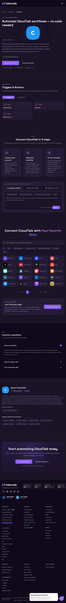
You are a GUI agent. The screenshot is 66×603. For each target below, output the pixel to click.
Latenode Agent (8, 509)
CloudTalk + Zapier (21, 424)
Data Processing (18, 600)
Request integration (52, 307)
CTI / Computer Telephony (10, 57)
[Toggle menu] (62, 3)
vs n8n (4, 588)
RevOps (4, 557)
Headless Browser (29, 520)
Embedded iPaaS (7, 523)
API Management (7, 520)
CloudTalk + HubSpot (22, 420)
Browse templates (28, 63)
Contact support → (22, 338)
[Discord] (14, 491)
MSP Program (6, 572)
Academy (48, 520)
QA (3, 559)
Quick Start (49, 509)
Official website (18, 391)
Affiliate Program (7, 570)
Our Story (48, 530)
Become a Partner (7, 567)
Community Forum (51, 522)
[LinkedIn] (7, 491)
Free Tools (48, 517)
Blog (47, 515)
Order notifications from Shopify (42, 194)
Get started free (25, 462)
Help (28, 391)
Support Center (28, 575)
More (4, 252)
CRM (9, 248)
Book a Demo (27, 572)
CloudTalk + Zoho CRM (34, 424)
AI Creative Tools (30, 248)
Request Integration (29, 577)
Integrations (10, 12)
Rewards (48, 535)
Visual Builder (28, 509)
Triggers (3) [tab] (9, 97)
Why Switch (5, 580)
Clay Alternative (6, 590)
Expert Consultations (30, 580)
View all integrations (42, 462)
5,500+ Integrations (29, 522)
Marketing (5, 531)
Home (3, 12)
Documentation (50, 512)
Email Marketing (18, 248)
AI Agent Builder (7, 512)
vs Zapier (4, 583)
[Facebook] (17, 491)
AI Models (56, 248)
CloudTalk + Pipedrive (46, 420)
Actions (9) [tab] (21, 97)
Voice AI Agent (50, 567)
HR (3, 541)
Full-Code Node (28, 517)
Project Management (44, 248)
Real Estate (5, 536)
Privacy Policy (28, 597)
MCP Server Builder (7, 515)
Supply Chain (6, 551)
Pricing (48, 533)
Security (48, 538)
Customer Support (7, 544)
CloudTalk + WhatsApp (8, 420)
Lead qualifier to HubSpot (26, 194)
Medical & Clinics (7, 539)
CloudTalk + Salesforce (8, 424)
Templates (27, 525)
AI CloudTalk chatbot (12, 194)
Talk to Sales (27, 570)
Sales (3, 546)
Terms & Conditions (18, 597)
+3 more (55, 194)
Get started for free (10, 63)
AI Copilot (28, 527)
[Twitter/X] (3, 491)
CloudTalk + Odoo (34, 420)
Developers (5, 554)
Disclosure (25, 600)
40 (40, 292)
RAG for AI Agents (7, 517)
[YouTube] (10, 491)
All (4, 248)
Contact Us (27, 567)
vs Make (4, 585)
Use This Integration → (17, 106)
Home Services (6, 533)
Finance (4, 549)
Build (55, 207)
